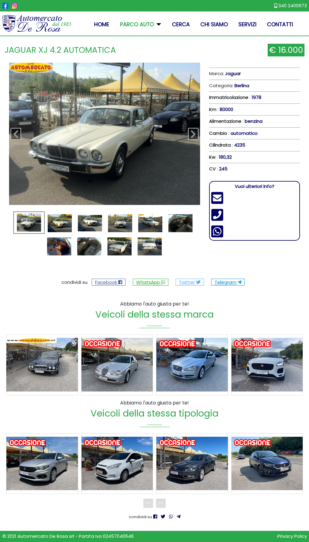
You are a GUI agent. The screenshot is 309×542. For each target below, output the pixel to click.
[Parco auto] (157, 24)
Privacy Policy (292, 536)
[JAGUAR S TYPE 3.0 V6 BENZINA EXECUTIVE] (117, 364)
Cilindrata (220, 145)
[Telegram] (178, 516)
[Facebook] (155, 516)
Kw (212, 157)
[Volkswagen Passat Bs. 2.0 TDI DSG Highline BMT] (192, 463)
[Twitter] (163, 516)
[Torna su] (298, 531)
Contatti (280, 24)
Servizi (247, 24)
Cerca (181, 24)
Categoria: (229, 85)
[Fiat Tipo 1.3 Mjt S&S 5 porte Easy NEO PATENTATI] (42, 463)
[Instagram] (14, 5)
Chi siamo (214, 24)
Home (101, 24)
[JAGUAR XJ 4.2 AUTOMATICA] (104, 133)
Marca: (225, 73)
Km (212, 109)
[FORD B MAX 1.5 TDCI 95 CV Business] (117, 463)
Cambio (218, 133)
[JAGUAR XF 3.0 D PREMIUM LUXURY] (192, 364)
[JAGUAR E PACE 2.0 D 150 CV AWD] (267, 364)
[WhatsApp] (171, 516)
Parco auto (137, 24)
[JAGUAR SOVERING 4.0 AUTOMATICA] (42, 364)
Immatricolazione (228, 97)
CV (212, 169)
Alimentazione (225, 121)
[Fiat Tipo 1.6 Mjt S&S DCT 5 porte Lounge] (267, 463)
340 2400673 (292, 5)
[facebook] (5, 5)
